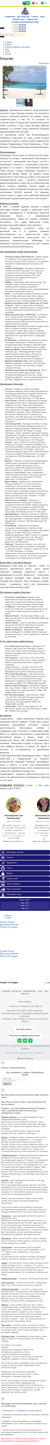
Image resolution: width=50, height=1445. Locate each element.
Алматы (8, 915)
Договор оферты (25, 1029)
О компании (10, 17)
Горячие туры (18, 19)
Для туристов (23, 17)
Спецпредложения (29, 991)
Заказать (6, 1084)
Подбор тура (32, 19)
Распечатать (44, 63)
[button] (47, 68)
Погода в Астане (7, 951)
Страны (34, 17)
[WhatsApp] (19, 1040)
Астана (8, 918)
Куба (7, 49)
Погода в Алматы (7, 922)
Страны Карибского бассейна (17, 47)
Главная (8, 42)
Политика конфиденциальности (24, 1035)
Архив (47, 982)
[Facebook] (30, 1040)
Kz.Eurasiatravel (25, 11)
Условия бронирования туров (25, 22)
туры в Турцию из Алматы (23, 1019)
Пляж (7, 52)
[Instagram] (25, 1040)
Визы (42, 17)
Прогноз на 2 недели (9, 927)
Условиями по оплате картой (29, 1410)
